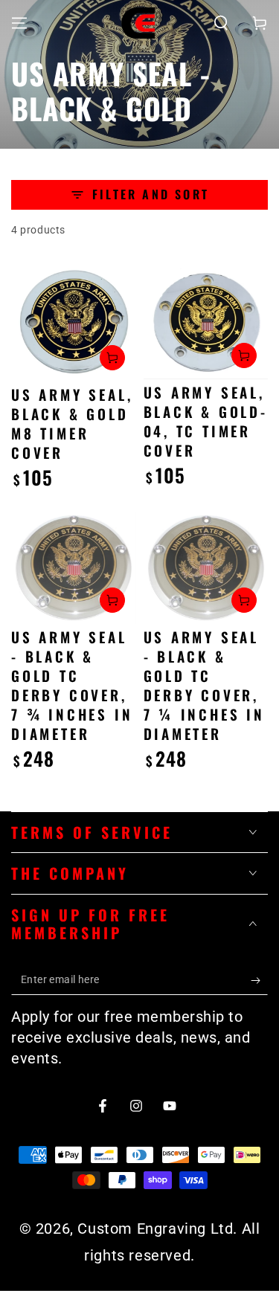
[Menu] (19, 23)
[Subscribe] (259, 980)
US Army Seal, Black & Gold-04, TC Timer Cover (206, 420)
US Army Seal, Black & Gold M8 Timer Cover (71, 423)
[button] (221, 23)
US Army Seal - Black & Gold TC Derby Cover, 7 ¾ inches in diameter (71, 685)
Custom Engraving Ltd (155, 1228)
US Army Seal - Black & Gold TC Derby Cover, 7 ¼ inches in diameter (204, 685)
